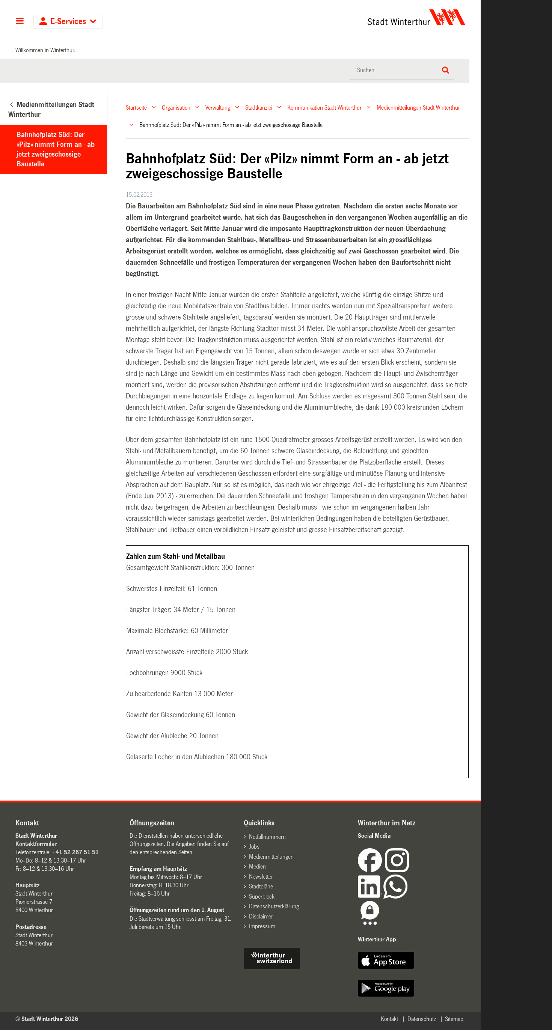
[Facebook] (371, 870)
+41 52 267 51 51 (75, 852)
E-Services (68, 21)
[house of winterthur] (272, 967)
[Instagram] (397, 870)
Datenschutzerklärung (274, 906)
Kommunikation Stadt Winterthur (324, 107)
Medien (257, 866)
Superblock (261, 896)
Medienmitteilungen (271, 857)
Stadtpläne (261, 886)
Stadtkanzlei (258, 107)
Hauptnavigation (19, 22)
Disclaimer (261, 916)
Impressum (262, 926)
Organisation (176, 107)
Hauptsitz (27, 885)
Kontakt (389, 1019)
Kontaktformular (36, 844)
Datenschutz (421, 1019)
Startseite (136, 107)
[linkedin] (370, 896)
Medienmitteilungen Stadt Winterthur (418, 107)
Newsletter (261, 876)
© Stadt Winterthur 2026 (46, 1019)
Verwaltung (217, 107)
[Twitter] (409, 870)
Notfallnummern (267, 837)
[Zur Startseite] (346, 17)
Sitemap (454, 1019)
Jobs (254, 846)
